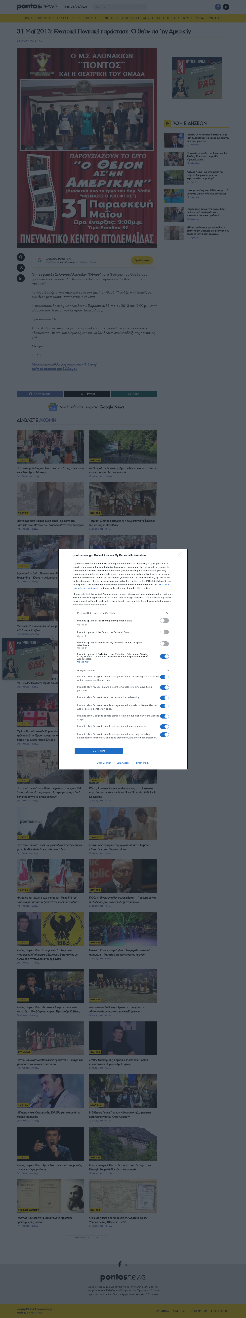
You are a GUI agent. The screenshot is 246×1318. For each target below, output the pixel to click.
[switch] (164, 620)
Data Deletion (104, 762)
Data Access (123, 762)
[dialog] (123, 659)
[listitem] (123, 613)
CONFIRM (99, 751)
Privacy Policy (142, 762)
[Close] (181, 555)
